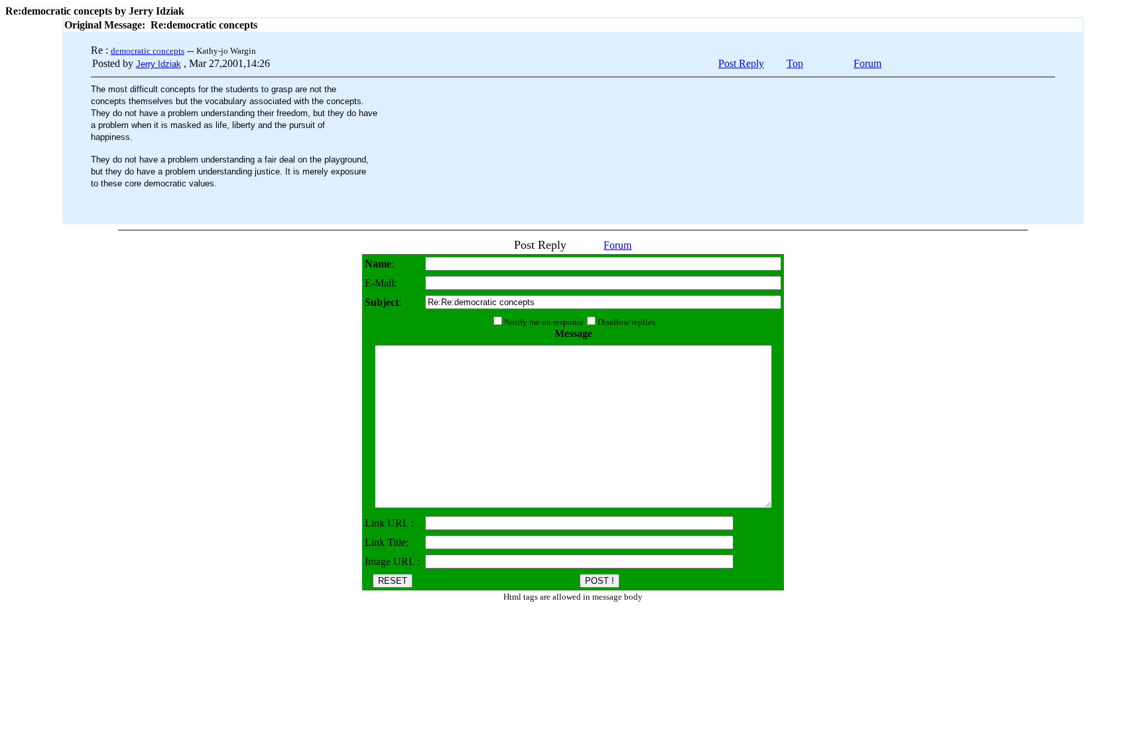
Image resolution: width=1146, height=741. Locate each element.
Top (795, 63)
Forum (867, 63)
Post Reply (741, 63)
